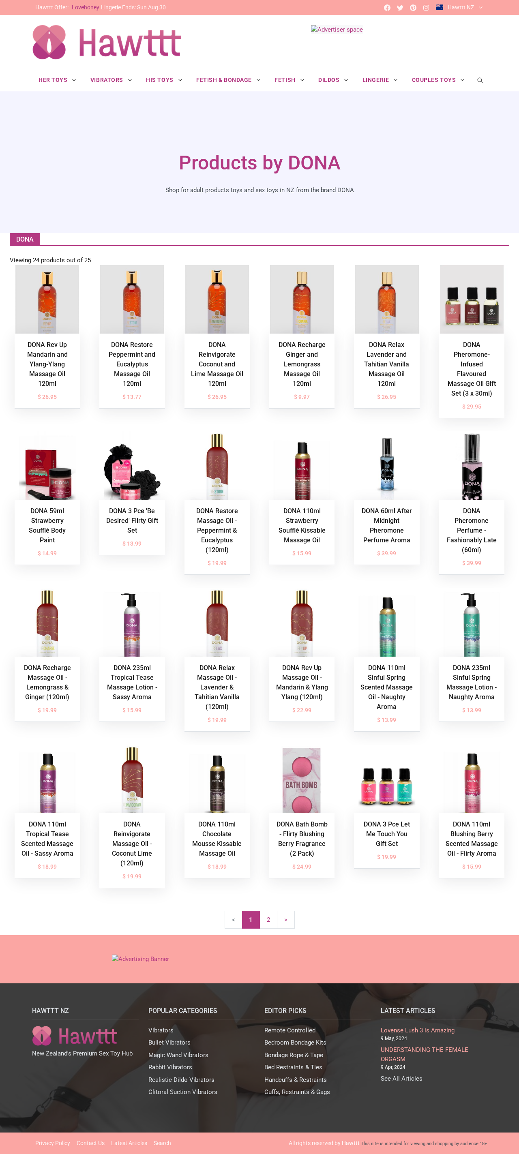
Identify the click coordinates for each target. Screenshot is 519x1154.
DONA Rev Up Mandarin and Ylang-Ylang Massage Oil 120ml (47, 364)
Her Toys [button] (54, 80)
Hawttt (351, 1143)
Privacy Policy (52, 1143)
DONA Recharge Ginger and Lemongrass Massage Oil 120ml (302, 364)
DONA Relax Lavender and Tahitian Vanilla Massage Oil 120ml (386, 364)
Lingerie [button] (376, 80)
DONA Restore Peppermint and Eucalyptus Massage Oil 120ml (132, 364)
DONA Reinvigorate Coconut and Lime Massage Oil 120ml (217, 364)
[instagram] (426, 7)
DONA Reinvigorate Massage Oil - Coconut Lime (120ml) (132, 843)
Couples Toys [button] (434, 80)
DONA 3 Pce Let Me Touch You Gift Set (387, 834)
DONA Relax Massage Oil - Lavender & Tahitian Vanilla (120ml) (217, 687)
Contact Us (91, 1143)
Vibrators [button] (107, 80)
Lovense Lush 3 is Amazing (418, 1030)
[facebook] (387, 7)
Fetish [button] (286, 80)
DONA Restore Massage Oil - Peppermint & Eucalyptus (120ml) (217, 530)
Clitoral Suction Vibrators (182, 1092)
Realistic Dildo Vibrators (181, 1079)
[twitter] (400, 7)
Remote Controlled (289, 1030)
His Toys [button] (160, 80)
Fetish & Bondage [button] (224, 80)
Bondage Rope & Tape (293, 1055)
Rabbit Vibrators (170, 1067)
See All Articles (401, 1078)
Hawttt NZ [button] (460, 7)
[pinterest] (413, 7)
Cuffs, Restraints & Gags (297, 1092)
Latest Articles (129, 1143)
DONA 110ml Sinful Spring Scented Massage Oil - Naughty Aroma (386, 687)
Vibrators (161, 1030)
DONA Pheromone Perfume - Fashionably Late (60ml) (472, 530)
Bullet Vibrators (169, 1042)
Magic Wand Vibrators (178, 1055)
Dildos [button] (329, 80)
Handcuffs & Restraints (295, 1079)
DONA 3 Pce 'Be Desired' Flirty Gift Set (132, 520)
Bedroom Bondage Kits (295, 1042)
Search (162, 1143)
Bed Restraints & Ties (293, 1067)
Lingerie (100, 7)
